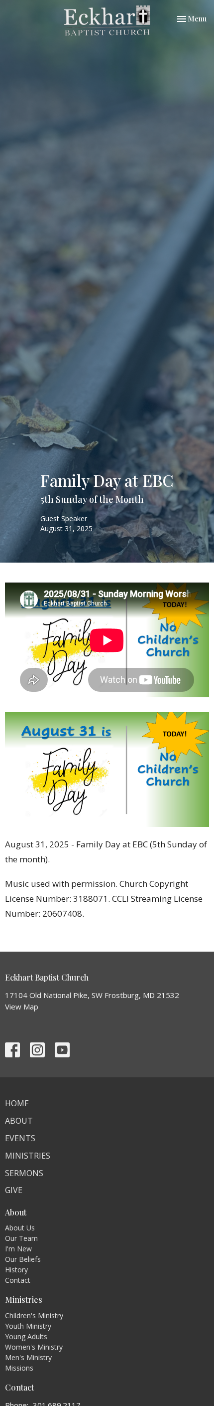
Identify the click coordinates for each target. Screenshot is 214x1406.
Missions (19, 1368)
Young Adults (26, 1336)
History (16, 1269)
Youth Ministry (28, 1326)
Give (13, 1190)
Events (20, 1138)
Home (17, 1103)
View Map (21, 1006)
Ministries (27, 1155)
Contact (17, 1280)
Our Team (21, 1238)
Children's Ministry (34, 1315)
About (19, 1120)
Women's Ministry (34, 1347)
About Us (20, 1227)
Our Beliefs (23, 1259)
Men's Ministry (28, 1357)
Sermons (24, 1173)
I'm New (18, 1248)
